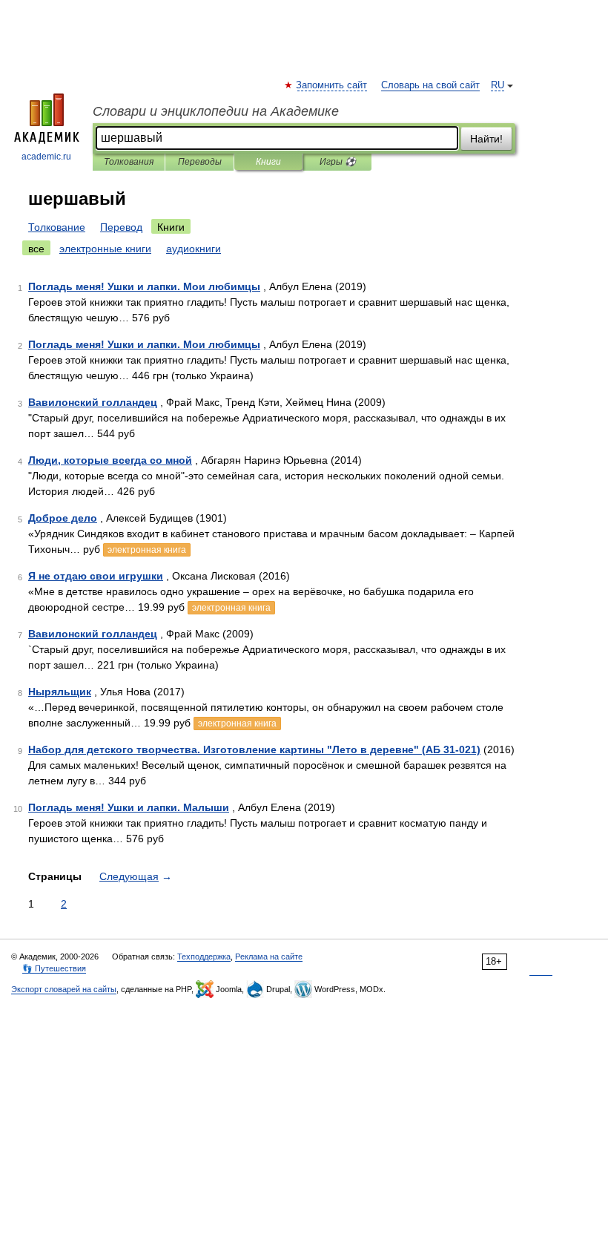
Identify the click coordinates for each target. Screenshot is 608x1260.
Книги (268, 162)
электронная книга (147, 550)
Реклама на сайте (269, 956)
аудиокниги (193, 249)
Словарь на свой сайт (430, 85)
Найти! (486, 139)
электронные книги (105, 249)
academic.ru (46, 156)
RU (497, 85)
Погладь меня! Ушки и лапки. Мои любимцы (144, 286)
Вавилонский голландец (92, 402)
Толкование (56, 227)
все (36, 249)
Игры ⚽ (338, 162)
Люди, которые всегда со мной (110, 460)
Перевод (121, 227)
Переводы (200, 162)
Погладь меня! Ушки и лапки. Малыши (128, 807)
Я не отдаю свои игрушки (95, 576)
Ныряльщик (59, 692)
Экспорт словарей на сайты (63, 989)
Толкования (128, 162)
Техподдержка (204, 956)
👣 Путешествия (54, 968)
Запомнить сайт (332, 85)
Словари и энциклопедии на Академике (216, 111)
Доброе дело (62, 518)
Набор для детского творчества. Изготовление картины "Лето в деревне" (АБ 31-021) (254, 749)
